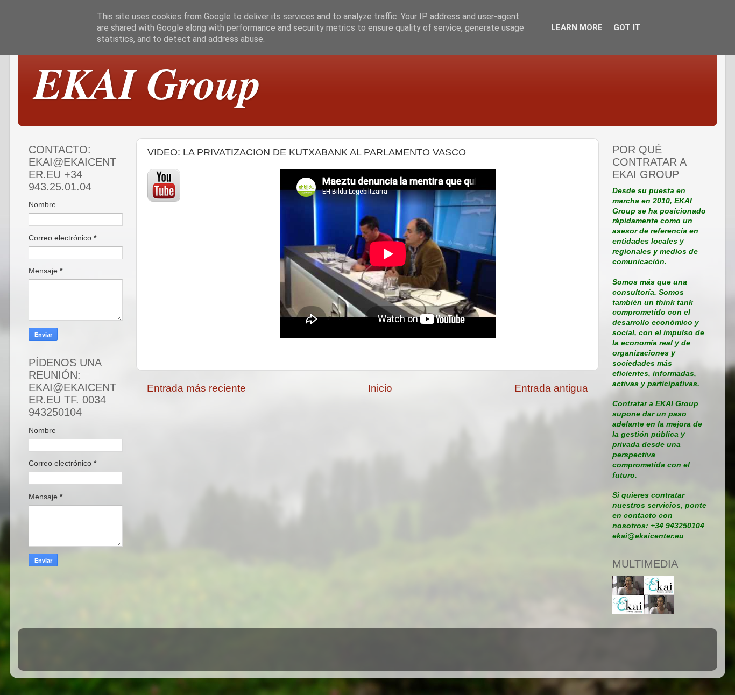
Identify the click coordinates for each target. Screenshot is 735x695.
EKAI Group (147, 82)
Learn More (577, 27)
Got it (627, 27)
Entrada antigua (551, 388)
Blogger (442, 654)
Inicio (380, 388)
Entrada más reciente (196, 388)
